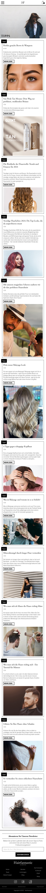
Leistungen (23, 872)
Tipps (4, 41)
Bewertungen (8, 875)
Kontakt (4, 887)
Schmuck (38, 870)
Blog (23, 875)
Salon (7, 869)
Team (7, 872)
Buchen (23, 869)
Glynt (38, 873)
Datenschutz (22, 887)
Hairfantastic (38, 868)
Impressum (40, 887)
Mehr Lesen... (9, 61)
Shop (38, 876)
